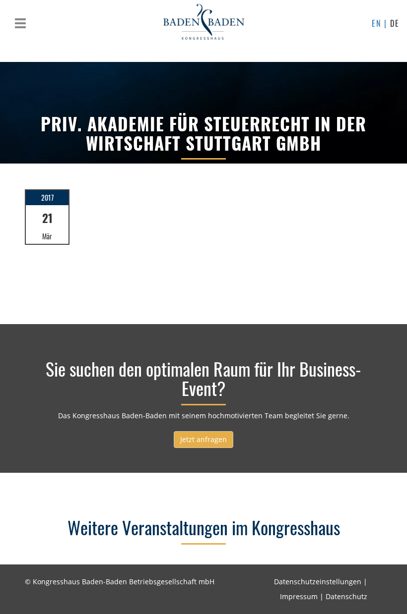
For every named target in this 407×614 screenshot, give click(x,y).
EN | (381, 23)
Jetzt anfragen (203, 439)
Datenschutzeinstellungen (317, 581)
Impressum (299, 596)
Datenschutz (346, 596)
